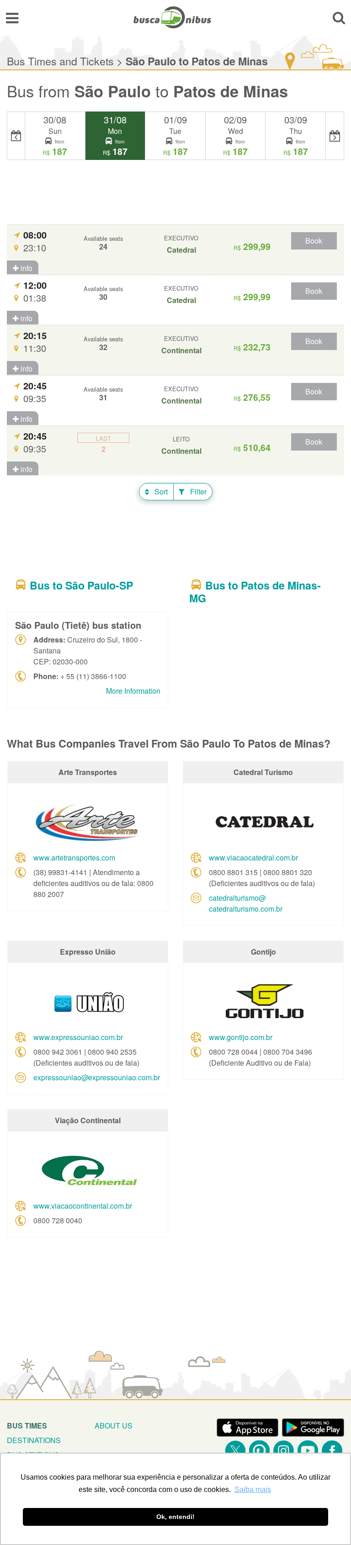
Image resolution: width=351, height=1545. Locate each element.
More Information (133, 690)
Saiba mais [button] (252, 1489)
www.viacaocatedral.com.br (253, 857)
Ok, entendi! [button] (175, 1516)
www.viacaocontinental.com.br (82, 1205)
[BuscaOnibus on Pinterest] (259, 1451)
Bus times (27, 1425)
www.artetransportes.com (74, 857)
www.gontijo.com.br (240, 1037)
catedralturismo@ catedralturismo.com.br (245, 903)
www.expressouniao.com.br (78, 1037)
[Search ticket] (339, 17)
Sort (160, 491)
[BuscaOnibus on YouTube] (308, 1451)
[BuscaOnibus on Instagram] (283, 1451)
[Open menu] (12, 17)
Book (313, 240)
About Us (114, 1425)
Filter (197, 491)
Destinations (34, 1440)
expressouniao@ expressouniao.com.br (96, 1077)
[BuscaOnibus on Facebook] (332, 1451)
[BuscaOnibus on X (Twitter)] (235, 1451)
